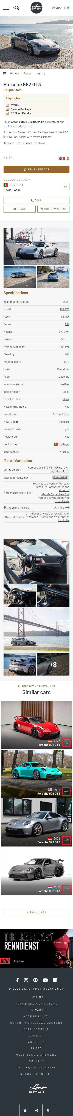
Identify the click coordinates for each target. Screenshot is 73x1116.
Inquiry (40, 73)
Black (66, 391)
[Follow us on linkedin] (55, 980)
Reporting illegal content (36, 1022)
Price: (9, 158)
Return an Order (36, 1073)
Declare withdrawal (36, 1067)
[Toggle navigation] (6, 8)
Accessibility (36, 1016)
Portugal (64, 444)
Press (36, 1048)
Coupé (65, 316)
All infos (59, 507)
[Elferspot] (36, 7)
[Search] (16, 8)
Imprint (36, 997)
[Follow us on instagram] (26, 980)
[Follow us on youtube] (45, 980)
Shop (67, 7)
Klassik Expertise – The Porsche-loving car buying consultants (53, 497)
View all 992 (36, 912)
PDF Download (55, 209)
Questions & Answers (36, 1054)
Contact (36, 1035)
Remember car (38, 169)
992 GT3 (64, 309)
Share (21, 209)
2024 (66, 301)
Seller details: (17, 179)
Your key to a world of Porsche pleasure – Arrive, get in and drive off (51, 487)
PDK (66, 361)
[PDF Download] (48, 1110)
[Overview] (4, 73)
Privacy (36, 1009)
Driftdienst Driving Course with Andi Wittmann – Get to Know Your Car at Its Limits (47, 517)
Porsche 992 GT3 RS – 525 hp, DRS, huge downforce (48, 469)
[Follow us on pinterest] (35, 980)
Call (38, 200)
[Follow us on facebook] (17, 980)
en (57, 7)
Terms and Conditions (37, 1003)
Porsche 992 (60, 477)
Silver (66, 399)
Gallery (14, 73)
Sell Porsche (36, 1029)
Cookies (36, 1061)
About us (36, 1041)
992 (67, 324)
